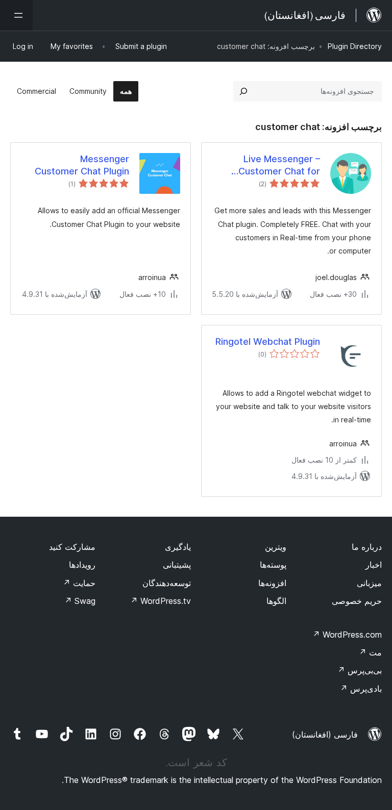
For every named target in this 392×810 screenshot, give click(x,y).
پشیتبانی (177, 565)
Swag (79, 601)
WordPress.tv (160, 601)
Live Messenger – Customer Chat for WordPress (279, 165)
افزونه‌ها (272, 583)
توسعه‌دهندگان (166, 583)
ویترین (275, 547)
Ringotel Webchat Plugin (267, 341)
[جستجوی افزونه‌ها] (243, 91)
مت (370, 652)
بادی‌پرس (361, 689)
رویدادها (82, 565)
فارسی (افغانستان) (325, 734)
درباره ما (367, 547)
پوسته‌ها (273, 565)
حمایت (79, 583)
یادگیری (178, 547)
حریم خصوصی (357, 601)
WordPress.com (347, 634)
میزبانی (369, 583)
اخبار (373, 565)
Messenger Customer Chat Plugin (82, 165)
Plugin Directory (355, 46)
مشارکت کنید (72, 547)
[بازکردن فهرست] (16, 15)
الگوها (276, 601)
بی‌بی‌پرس (359, 670)
